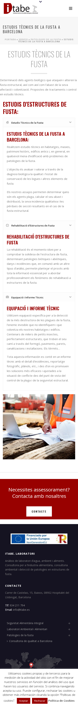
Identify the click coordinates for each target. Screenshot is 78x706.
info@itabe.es (21, 609)
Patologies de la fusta (46, 39)
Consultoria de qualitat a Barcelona (30, 641)
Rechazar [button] (39, 700)
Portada (10, 39)
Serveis (23, 39)
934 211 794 (18, 605)
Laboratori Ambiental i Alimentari (27, 629)
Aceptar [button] (23, 700)
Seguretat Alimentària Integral (25, 623)
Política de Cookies (61, 700)
